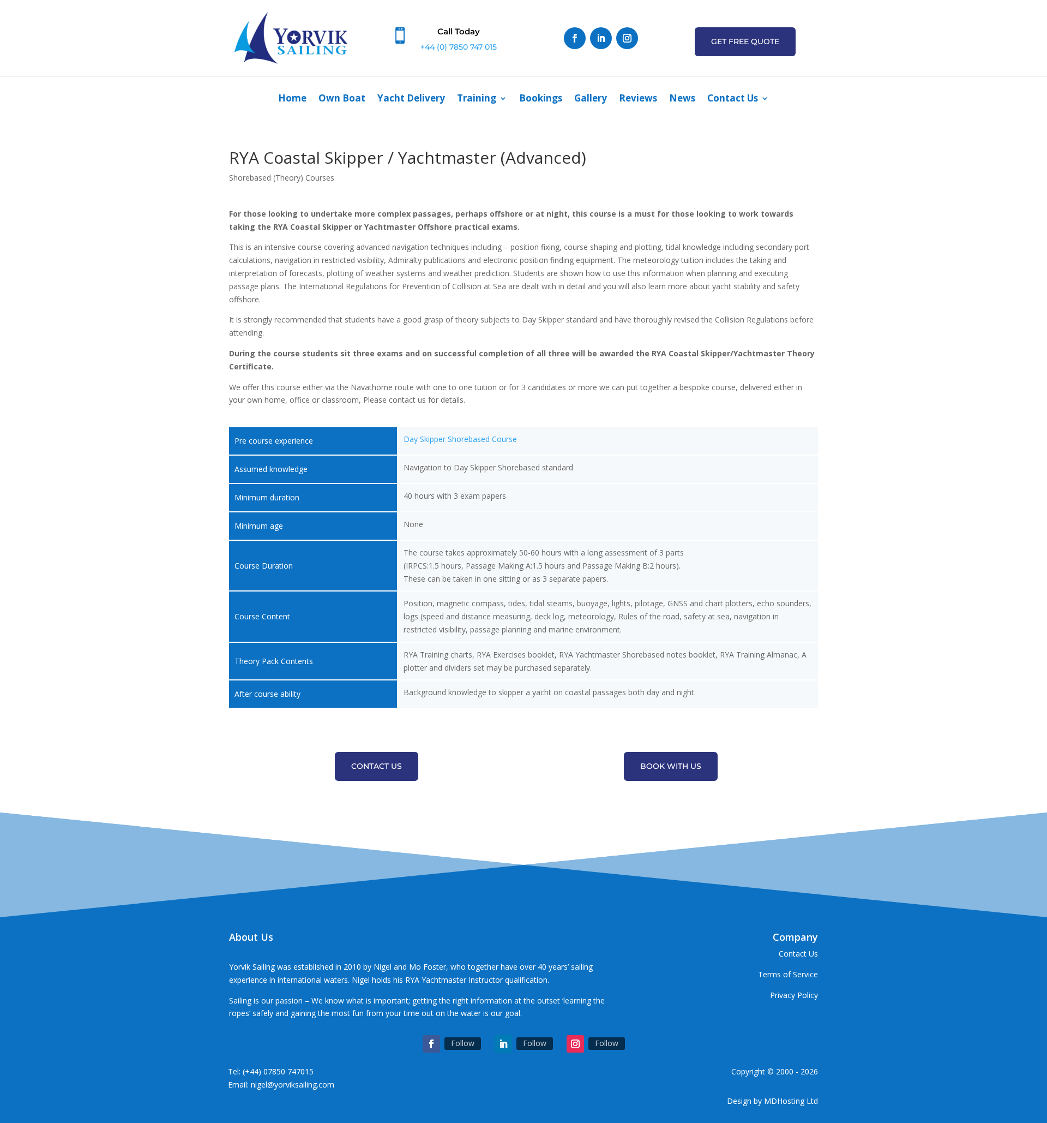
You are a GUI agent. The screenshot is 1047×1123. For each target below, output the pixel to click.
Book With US (670, 766)
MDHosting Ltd (791, 1101)
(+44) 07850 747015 (278, 1071)
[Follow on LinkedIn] (601, 38)
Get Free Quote (745, 41)
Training (476, 99)
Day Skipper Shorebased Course (460, 439)
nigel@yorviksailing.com (292, 1084)
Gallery (590, 99)
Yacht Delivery (411, 99)
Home (292, 99)
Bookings (540, 99)
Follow (462, 1043)
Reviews (638, 99)
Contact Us (732, 99)
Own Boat (341, 99)
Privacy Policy (794, 995)
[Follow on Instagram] (627, 38)
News (682, 99)
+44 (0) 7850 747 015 (458, 47)
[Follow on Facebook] (575, 38)
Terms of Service (788, 974)
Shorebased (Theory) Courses (281, 177)
